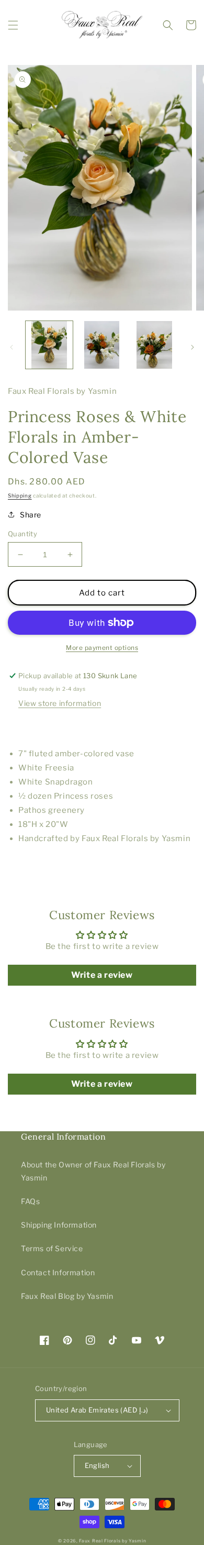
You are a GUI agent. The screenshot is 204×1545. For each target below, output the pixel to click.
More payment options (102, 648)
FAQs (30, 1201)
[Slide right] (192, 347)
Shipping (20, 495)
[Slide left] (11, 347)
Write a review (101, 975)
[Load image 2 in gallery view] (101, 344)
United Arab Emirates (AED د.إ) (97, 1410)
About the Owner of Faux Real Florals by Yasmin (93, 1171)
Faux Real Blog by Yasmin (67, 1296)
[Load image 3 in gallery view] (154, 344)
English (97, 1465)
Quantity (22, 533)
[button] (13, 25)
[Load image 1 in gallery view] (49, 344)
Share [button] (30, 514)
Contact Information (58, 1272)
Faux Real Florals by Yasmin (112, 1540)
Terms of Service (52, 1248)
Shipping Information (59, 1224)
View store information (59, 703)
